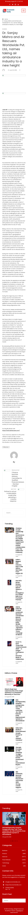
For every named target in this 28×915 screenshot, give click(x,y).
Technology (14, 863)
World (14, 866)
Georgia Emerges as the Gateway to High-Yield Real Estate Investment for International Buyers (20, 756)
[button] (12, 841)
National (14, 856)
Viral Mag (18, 910)
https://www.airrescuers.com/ (11, 430)
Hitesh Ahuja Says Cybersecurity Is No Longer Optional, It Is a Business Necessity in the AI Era (14, 691)
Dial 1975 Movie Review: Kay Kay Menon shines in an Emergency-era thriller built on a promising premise (20, 590)
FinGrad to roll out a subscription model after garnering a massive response (10, 495)
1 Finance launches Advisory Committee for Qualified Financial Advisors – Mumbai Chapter (18, 478)
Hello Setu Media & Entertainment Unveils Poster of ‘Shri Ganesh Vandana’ (21, 734)
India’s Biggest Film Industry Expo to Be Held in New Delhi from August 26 (19, 566)
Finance (14, 853)
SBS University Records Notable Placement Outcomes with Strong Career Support (19, 779)
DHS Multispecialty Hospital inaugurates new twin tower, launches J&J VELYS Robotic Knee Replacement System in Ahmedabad (20, 710)
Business (4, 29)
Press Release (14, 860)
